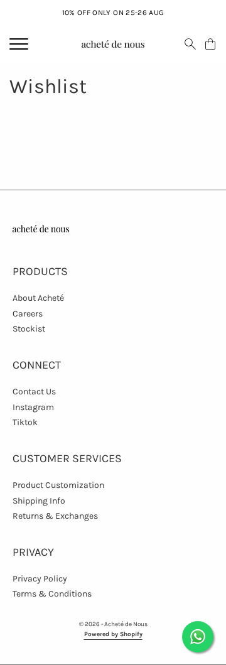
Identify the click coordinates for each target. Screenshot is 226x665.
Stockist (29, 328)
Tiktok (25, 422)
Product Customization (58, 485)
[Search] (190, 44)
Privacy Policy (40, 578)
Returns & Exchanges (55, 516)
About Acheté (38, 298)
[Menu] (18, 44)
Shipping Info (39, 500)
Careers (28, 313)
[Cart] (210, 44)
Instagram (33, 407)
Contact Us (34, 391)
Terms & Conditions (52, 593)
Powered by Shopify (113, 634)
